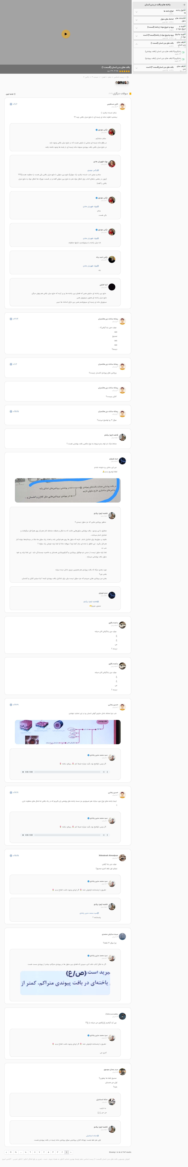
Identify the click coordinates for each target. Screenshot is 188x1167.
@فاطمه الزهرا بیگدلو (91, 601)
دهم (109, 77)
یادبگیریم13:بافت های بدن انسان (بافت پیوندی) (163, 58)
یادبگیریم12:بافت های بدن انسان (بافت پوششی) (163, 51)
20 (16, 1152)
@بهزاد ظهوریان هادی (91, 206)
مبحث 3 (95, 77)
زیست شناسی (119, 77)
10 (25, 1152)
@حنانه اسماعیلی (92, 1135)
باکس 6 (86, 77)
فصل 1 (103, 77)
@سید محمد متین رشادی (89, 913)
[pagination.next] (6, 1152)
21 (11, 1152)
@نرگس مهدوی (93, 170)
